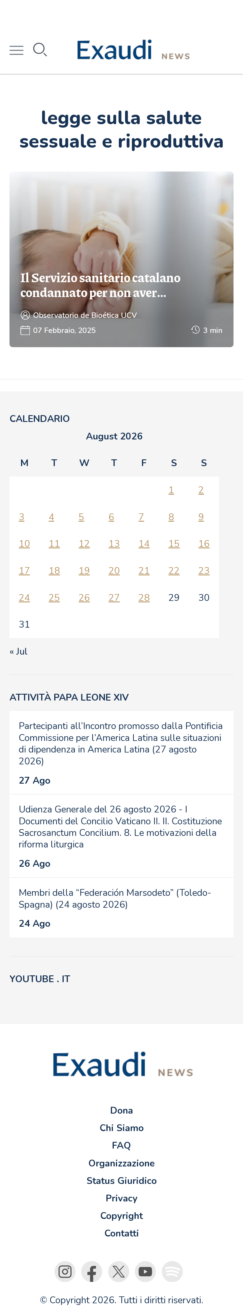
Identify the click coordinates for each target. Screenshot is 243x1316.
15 (174, 543)
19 (84, 570)
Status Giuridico (122, 1180)
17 (24, 570)
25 (54, 597)
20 (114, 570)
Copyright (121, 1215)
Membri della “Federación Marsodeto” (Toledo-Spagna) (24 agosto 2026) (115, 898)
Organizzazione (121, 1163)
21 (144, 570)
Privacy (122, 1198)
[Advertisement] (121, 13)
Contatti (121, 1233)
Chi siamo (122, 1128)
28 (144, 597)
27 (114, 597)
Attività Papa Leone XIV (69, 697)
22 (174, 570)
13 (114, 543)
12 (84, 543)
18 (54, 570)
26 (84, 597)
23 (204, 570)
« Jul (18, 651)
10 (24, 543)
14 (144, 543)
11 (54, 543)
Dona (121, 1110)
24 (24, 597)
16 (204, 543)
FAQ (121, 1145)
